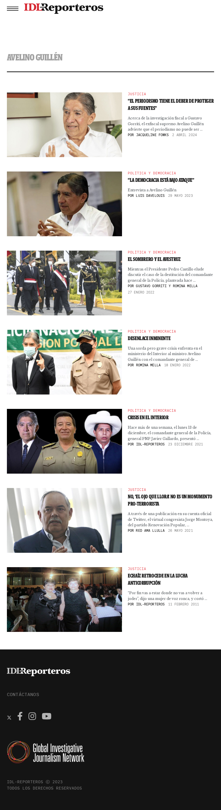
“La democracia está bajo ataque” (161, 180)
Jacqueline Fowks (152, 135)
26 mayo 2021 (180, 530)
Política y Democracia (152, 173)
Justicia (137, 94)
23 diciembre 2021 (185, 444)
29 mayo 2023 (180, 195)
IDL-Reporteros (150, 444)
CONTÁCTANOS (23, 694)
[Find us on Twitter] (9, 717)
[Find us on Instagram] (32, 717)
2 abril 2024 (184, 135)
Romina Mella (148, 365)
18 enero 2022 (177, 365)
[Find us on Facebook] (20, 717)
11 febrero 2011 (183, 604)
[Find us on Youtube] (47, 717)
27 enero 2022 (141, 292)
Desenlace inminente (149, 338)
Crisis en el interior (148, 417)
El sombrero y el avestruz (154, 259)
